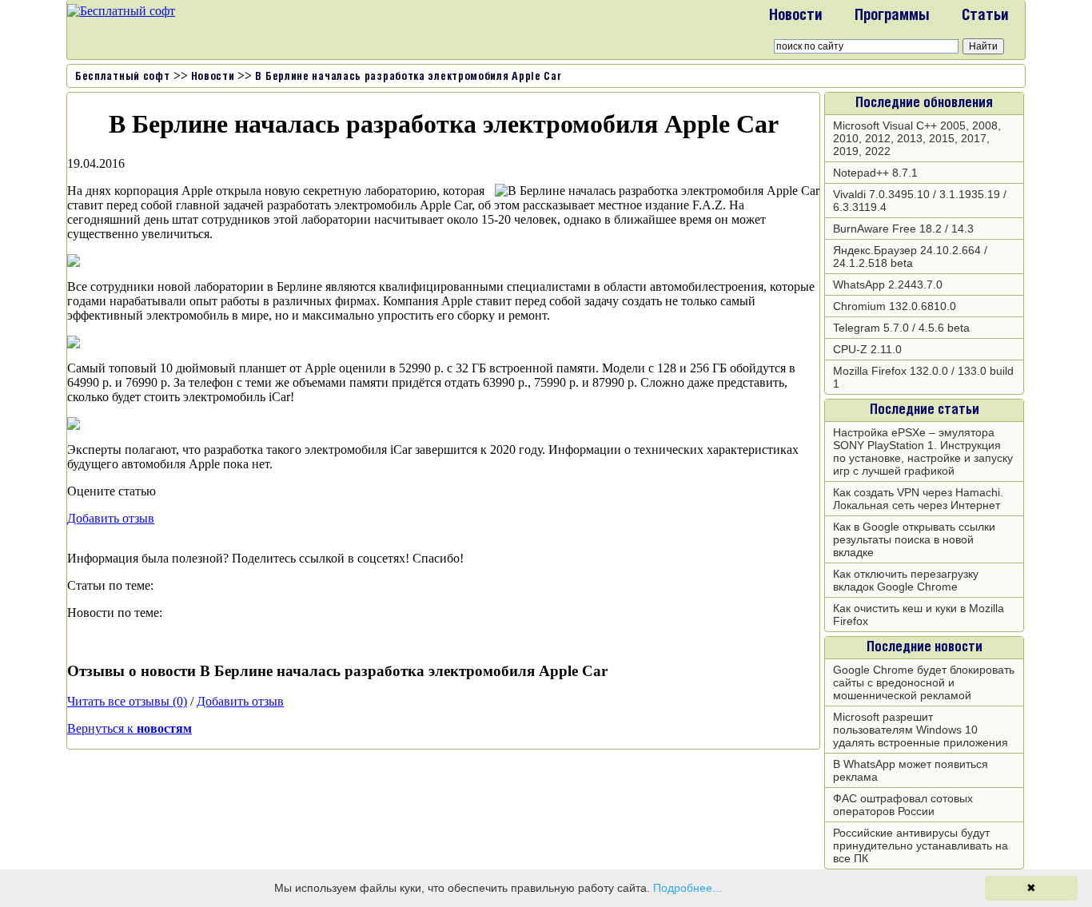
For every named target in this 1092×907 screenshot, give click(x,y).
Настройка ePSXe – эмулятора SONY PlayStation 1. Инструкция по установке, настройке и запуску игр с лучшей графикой (923, 451)
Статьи (985, 16)
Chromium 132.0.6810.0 (894, 306)
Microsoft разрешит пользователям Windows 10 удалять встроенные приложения (920, 729)
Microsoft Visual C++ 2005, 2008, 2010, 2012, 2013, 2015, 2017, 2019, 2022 (917, 138)
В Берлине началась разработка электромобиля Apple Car (408, 77)
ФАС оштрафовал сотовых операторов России (903, 804)
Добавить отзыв (110, 518)
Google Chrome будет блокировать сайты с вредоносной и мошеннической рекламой (923, 682)
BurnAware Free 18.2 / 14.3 (903, 228)
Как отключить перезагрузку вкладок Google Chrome (905, 580)
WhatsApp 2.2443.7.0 (888, 284)
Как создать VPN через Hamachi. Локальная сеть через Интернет (918, 498)
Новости (796, 16)
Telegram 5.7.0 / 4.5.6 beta (901, 327)
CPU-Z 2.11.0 (867, 349)
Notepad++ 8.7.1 (875, 172)
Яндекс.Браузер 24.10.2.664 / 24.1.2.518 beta (910, 256)
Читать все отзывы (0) (127, 701)
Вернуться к (129, 728)
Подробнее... (687, 887)
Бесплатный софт (122, 77)
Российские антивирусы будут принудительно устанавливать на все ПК (920, 845)
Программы (892, 16)
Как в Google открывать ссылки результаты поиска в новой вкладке (914, 539)
